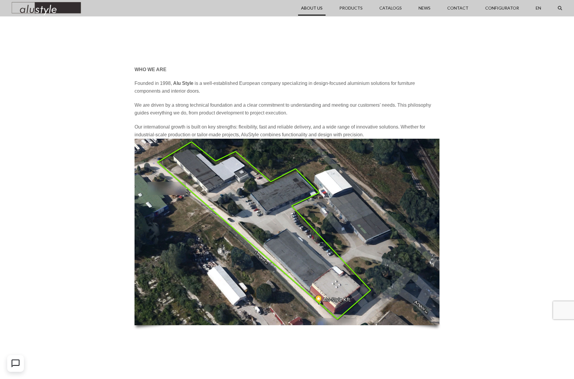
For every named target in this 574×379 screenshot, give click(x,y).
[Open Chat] (15, 363)
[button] (560, 8)
